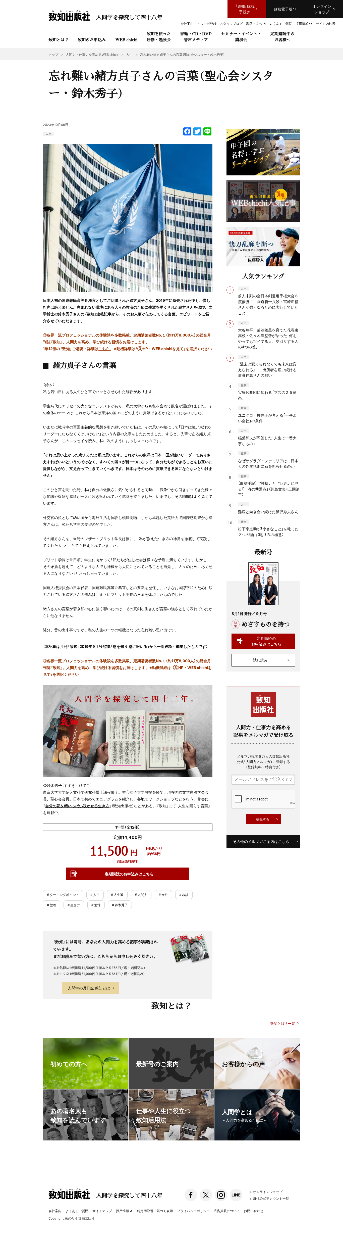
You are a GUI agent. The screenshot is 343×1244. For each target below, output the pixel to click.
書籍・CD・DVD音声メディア (196, 36)
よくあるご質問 (77, 1210)
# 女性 (163, 894)
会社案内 (55, 1210)
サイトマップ (102, 1210)
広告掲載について (227, 1210)
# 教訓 (184, 894)
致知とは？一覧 (282, 1023)
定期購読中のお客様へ (282, 36)
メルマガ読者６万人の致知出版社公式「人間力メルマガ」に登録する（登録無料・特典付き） (263, 761)
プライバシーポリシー (193, 1210)
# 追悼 (96, 904)
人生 (48, 134)
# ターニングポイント (63, 894)
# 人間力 (141, 894)
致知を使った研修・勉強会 (159, 36)
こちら (104, 348)
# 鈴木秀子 (120, 904)
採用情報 (122, 1211)
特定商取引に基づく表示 (155, 1210)
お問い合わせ (253, 1210)
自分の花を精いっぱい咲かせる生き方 (77, 805)
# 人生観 (117, 894)
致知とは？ (58, 39)
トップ (53, 54)
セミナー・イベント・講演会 (241, 36)
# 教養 (51, 904)
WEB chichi (126, 39)
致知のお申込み (92, 39)
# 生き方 (74, 904)
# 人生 (95, 894)
